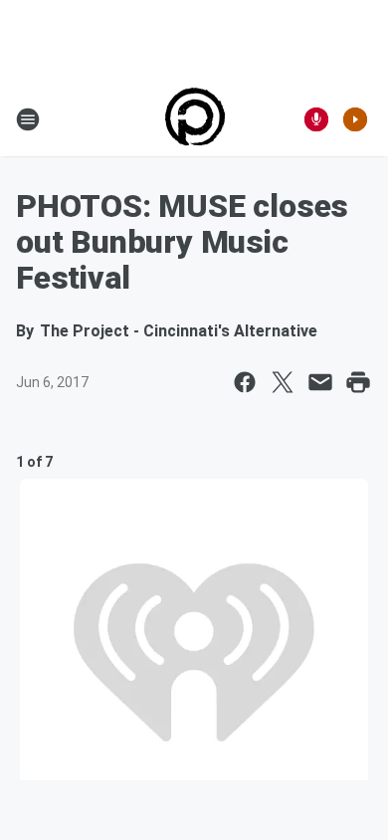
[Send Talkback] (316, 119)
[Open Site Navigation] (28, 119)
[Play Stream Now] (355, 119)
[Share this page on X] (282, 382)
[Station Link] (194, 119)
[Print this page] (358, 382)
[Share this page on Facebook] (245, 382)
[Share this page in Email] (320, 382)
